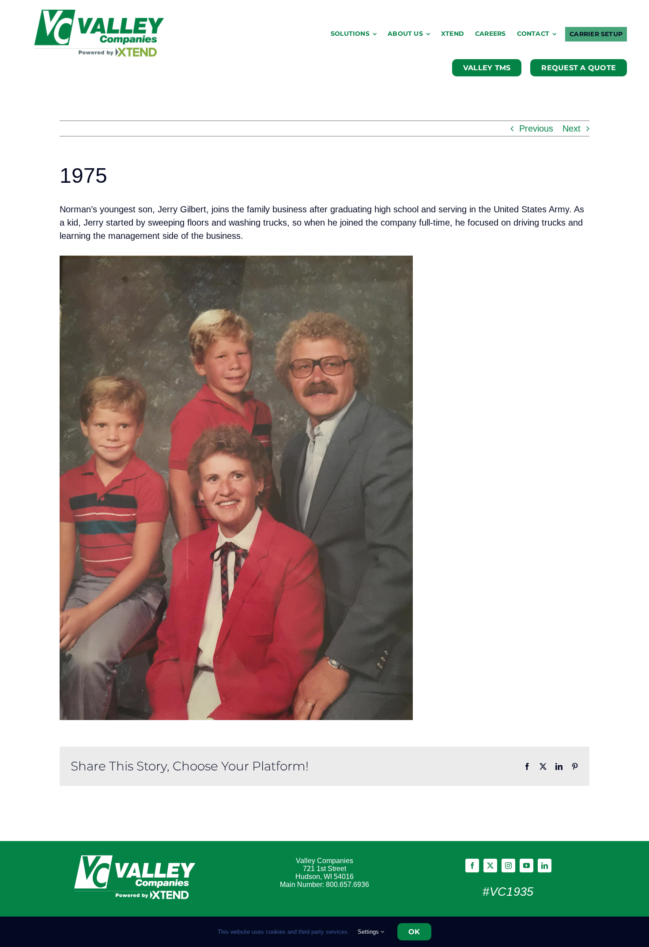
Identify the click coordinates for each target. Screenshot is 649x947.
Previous (536, 128)
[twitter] (490, 865)
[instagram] (508, 865)
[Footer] (136, 854)
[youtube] (526, 865)
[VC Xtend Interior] (100, 13)
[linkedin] (544, 865)
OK (414, 932)
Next (571, 128)
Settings (369, 931)
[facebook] (472, 865)
